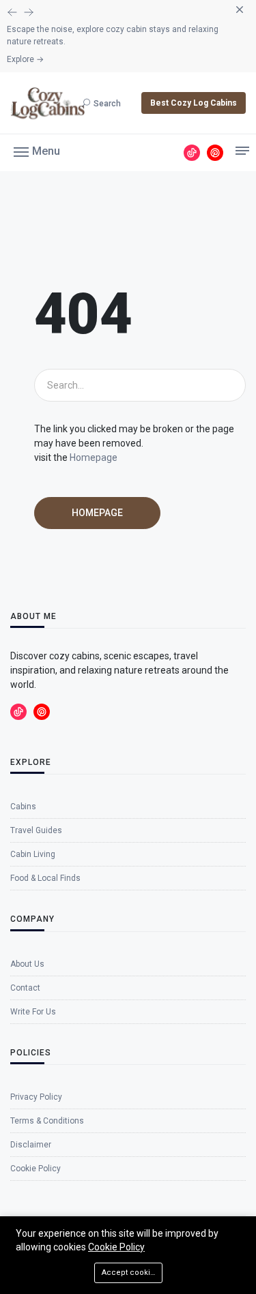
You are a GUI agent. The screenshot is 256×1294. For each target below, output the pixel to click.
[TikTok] (192, 153)
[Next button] (12, 12)
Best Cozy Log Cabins (193, 103)
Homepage (93, 457)
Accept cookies (130, 1272)
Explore (25, 59)
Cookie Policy (116, 1247)
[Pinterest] (215, 153)
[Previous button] (28, 12)
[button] (37, 151)
